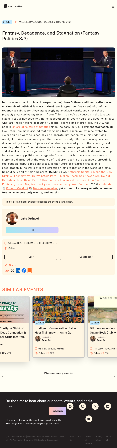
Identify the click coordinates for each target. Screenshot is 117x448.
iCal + (31, 256)
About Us (72, 438)
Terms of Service (88, 440)
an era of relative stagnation (31, 126)
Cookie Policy (108, 438)
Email (10, 407)
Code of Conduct (17, 188)
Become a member (45, 188)
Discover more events (58, 373)
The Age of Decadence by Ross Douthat (62, 184)
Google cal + (86, 256)
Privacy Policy (98, 438)
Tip (32, 229)
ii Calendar (106, 184)
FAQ (80, 436)
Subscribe (58, 411)
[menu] (113, 6)
